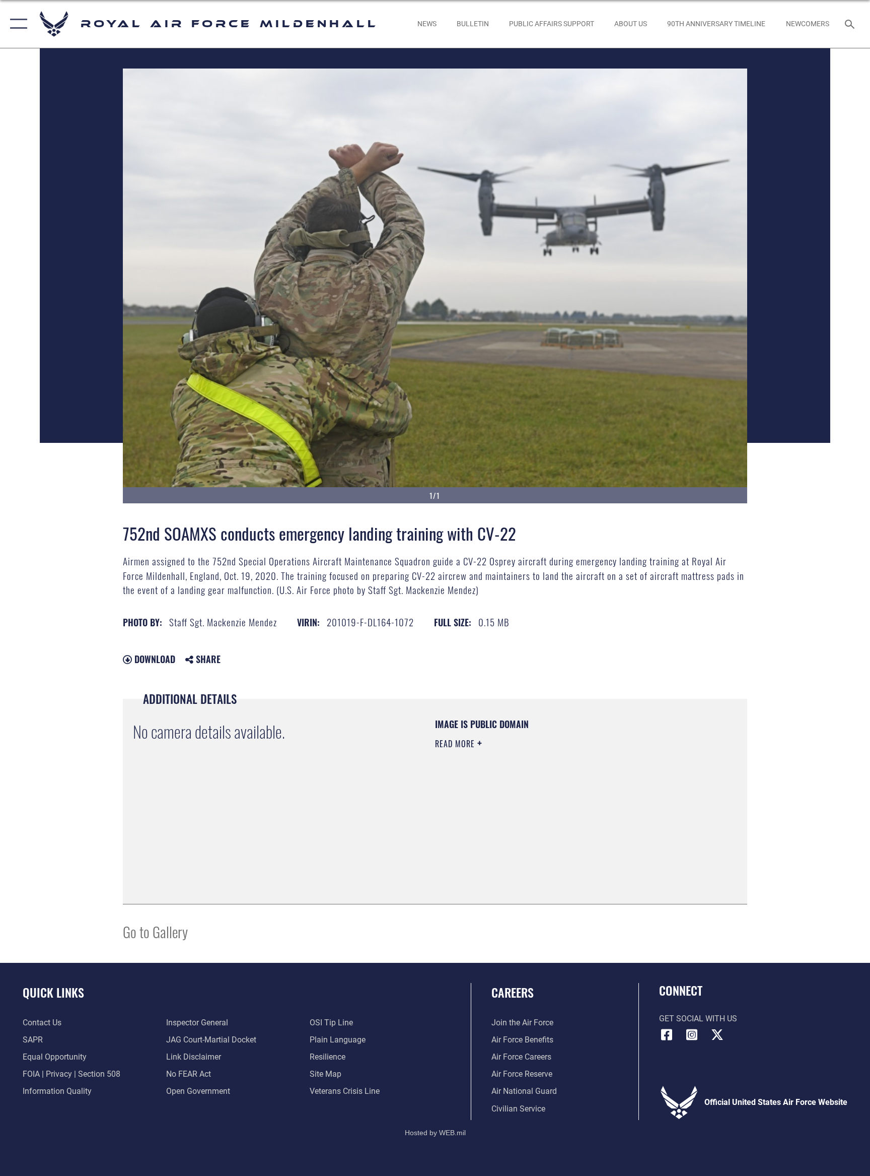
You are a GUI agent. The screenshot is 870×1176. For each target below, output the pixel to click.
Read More (456, 744)
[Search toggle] (851, 23)
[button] (16, 24)
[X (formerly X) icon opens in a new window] (716, 1034)
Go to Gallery (155, 931)
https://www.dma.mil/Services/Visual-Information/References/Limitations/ (533, 815)
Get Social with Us (698, 1018)
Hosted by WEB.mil (435, 1133)
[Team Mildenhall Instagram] (691, 1034)
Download (153, 659)
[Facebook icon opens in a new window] (666, 1034)
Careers (512, 992)
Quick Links (53, 992)
